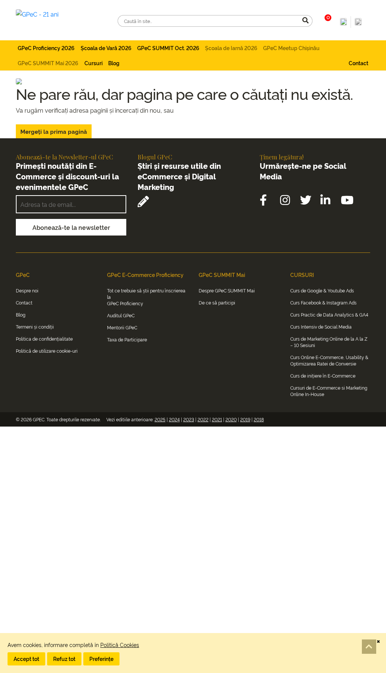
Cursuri (93, 62)
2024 (174, 419)
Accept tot (26, 658)
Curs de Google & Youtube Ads (322, 290)
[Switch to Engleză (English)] (358, 22)
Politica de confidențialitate (44, 338)
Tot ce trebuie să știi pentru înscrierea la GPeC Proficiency (146, 296)
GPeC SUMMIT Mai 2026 (48, 62)
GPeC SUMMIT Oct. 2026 (168, 47)
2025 (160, 419)
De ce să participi (217, 302)
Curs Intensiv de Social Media (321, 326)
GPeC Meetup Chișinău (291, 47)
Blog (113, 62)
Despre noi (27, 290)
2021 (217, 419)
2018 (259, 419)
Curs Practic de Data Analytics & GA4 (329, 314)
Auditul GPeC (121, 315)
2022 (203, 419)
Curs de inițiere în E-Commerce (322, 375)
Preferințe (101, 658)
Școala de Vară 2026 (106, 47)
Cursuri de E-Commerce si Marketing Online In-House (328, 390)
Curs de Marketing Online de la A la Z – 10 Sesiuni (329, 341)
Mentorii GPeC (122, 327)
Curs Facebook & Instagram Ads (323, 302)
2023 (188, 419)
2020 (231, 419)
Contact (358, 62)
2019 (245, 419)
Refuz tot (64, 658)
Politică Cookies (119, 644)
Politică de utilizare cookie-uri (47, 350)
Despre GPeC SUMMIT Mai (227, 290)
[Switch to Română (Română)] (343, 22)
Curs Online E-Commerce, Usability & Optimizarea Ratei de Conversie (329, 360)
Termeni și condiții (35, 326)
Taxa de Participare (127, 339)
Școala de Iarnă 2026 (231, 47)
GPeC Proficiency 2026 (46, 47)
